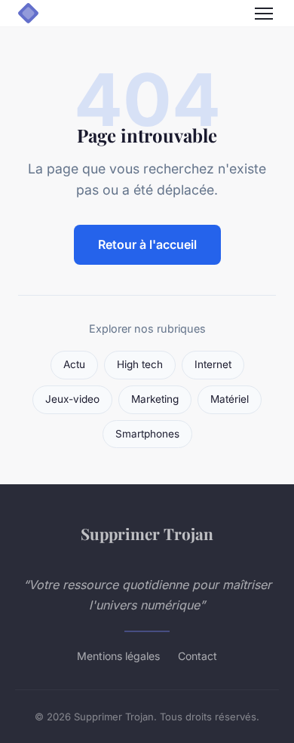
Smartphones (147, 434)
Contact (197, 655)
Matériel (229, 399)
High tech (140, 364)
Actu (74, 364)
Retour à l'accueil (147, 244)
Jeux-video (72, 399)
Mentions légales (118, 655)
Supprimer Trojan (147, 533)
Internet (212, 364)
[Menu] (264, 14)
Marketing (155, 399)
